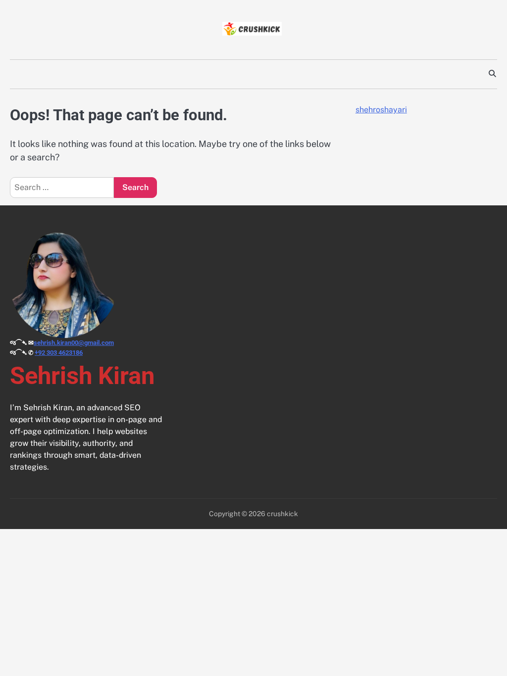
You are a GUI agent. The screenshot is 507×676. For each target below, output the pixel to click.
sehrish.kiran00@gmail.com (74, 342)
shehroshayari (381, 109)
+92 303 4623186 (59, 352)
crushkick (282, 514)
